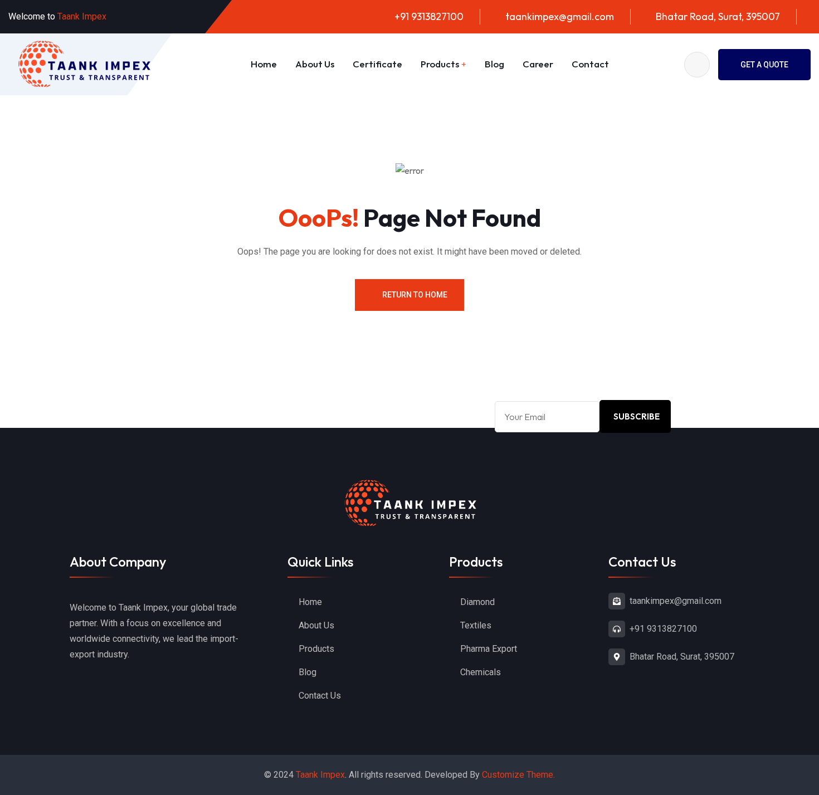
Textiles (475, 625)
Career (538, 64)
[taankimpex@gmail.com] (616, 601)
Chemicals (480, 672)
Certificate (377, 64)
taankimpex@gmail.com (559, 16)
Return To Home (414, 294)
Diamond (477, 602)
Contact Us (320, 695)
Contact (590, 64)
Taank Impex (320, 774)
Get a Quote (764, 64)
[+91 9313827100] (616, 629)
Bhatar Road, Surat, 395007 (718, 16)
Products (440, 64)
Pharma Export (488, 648)
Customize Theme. (518, 774)
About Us (314, 64)
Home (264, 64)
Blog (494, 64)
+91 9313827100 (429, 16)
